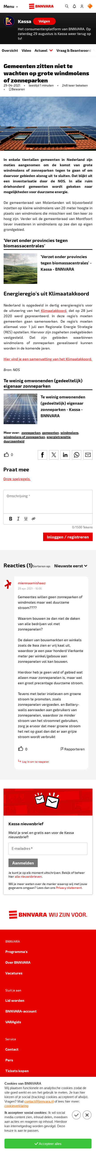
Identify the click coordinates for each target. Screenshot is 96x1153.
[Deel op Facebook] (42, 454)
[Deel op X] (53, 454)
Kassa (24, 21)
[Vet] (10, 519)
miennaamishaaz (32, 583)
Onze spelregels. (17, 479)
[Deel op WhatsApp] (76, 454)
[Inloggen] (82, 6)
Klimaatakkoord (53, 310)
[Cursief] (18, 519)
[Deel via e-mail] (87, 454)
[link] (30, 432)
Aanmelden (23, 862)
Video (26, 50)
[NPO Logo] (90, 6)
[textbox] (48, 501)
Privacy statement (69, 888)
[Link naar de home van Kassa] (9, 21)
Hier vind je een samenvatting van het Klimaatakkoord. (48, 359)
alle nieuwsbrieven (28, 876)
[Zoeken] (67, 6)
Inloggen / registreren (68, 536)
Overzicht (10, 50)
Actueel (41, 50)
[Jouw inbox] (74, 6)
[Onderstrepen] (25, 519)
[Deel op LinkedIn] (65, 454)
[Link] (33, 519)
